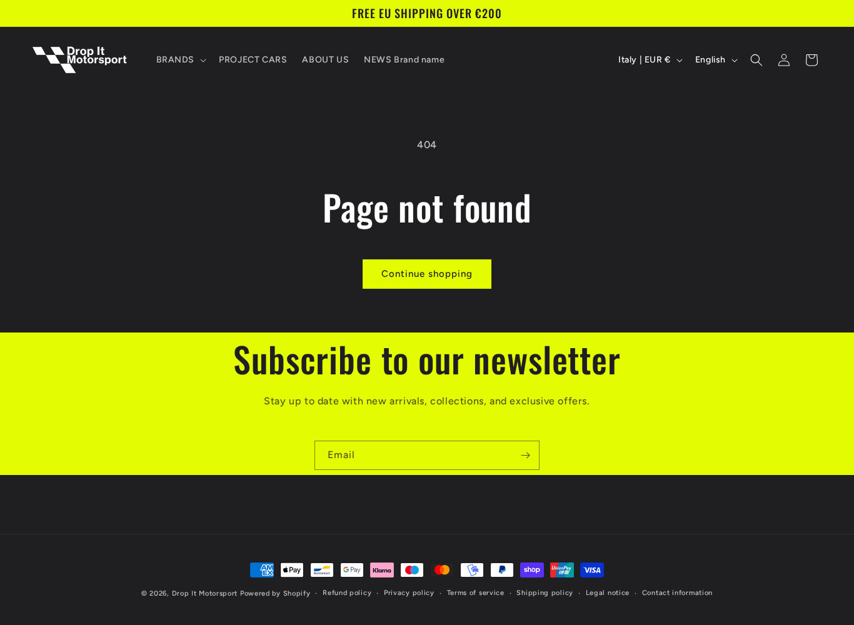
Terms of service (476, 593)
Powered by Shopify (275, 593)
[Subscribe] (525, 455)
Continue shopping (427, 273)
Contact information (677, 593)
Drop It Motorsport (205, 593)
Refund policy (347, 593)
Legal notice (608, 593)
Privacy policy (409, 593)
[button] (180, 60)
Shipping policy (544, 593)
